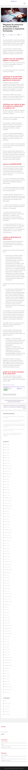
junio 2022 (7, 577)
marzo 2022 (7, 585)
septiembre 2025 (8, 473)
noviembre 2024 (8, 500)
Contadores (7, 706)
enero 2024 (7, 527)
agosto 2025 (7, 476)
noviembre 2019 (8, 660)
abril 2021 (7, 615)
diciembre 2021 (8, 593)
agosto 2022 (7, 572)
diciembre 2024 (8, 497)
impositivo (5, 394)
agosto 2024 (7, 508)
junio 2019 (7, 673)
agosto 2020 (7, 636)
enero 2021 (7, 623)
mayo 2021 (7, 612)
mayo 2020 (7, 644)
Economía (7, 709)
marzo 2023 (7, 553)
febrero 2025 (7, 492)
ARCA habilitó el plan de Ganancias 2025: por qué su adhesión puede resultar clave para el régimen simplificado (14, 425)
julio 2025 (7, 479)
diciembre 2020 (8, 625)
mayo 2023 (7, 548)
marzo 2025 (7, 489)
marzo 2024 (7, 521)
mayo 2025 (7, 484)
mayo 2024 (7, 516)
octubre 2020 (7, 630)
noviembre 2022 (8, 564)
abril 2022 (7, 583)
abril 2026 (7, 455)
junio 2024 (7, 513)
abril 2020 (7, 646)
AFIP (6, 701)
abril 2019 (7, 678)
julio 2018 (7, 692)
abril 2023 (7, 551)
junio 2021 (7, 609)
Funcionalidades (4, 741)
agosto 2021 (7, 604)
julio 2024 (7, 511)
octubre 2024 (7, 503)
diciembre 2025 (8, 465)
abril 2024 (7, 519)
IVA (9, 394)
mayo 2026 (7, 452)
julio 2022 (7, 575)
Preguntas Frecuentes (6, 747)
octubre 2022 (7, 567)
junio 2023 (7, 545)
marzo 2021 (7, 617)
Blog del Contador (10, 384)
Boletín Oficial (8, 703)
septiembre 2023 (8, 537)
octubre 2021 (7, 599)
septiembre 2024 (8, 505)
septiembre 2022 (8, 569)
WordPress (21, 768)
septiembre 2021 (8, 601)
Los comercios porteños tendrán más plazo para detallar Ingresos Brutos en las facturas (14, 421)
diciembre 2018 (8, 686)
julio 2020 (7, 638)
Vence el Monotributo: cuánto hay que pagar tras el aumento (14, 417)
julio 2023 (7, 543)
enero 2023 (7, 559)
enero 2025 (7, 495)
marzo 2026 (7, 457)
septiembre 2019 (8, 665)
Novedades (7, 714)
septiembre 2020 (8, 633)
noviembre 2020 (8, 628)
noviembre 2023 (8, 532)
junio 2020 (7, 641)
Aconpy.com (14, 34)
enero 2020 (7, 654)
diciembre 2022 (8, 561)
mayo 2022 (7, 580)
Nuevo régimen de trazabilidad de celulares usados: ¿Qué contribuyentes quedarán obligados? (12, 434)
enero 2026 (7, 463)
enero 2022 (7, 591)
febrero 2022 (7, 588)
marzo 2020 (7, 649)
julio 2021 (7, 607)
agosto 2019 (7, 668)
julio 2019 (7, 670)
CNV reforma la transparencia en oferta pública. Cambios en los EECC (13, 430)
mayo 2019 (7, 676)
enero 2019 (7, 684)
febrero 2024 (7, 524)
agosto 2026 (7, 444)
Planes (2, 744)
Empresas (7, 711)
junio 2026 (7, 449)
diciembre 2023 (8, 529)
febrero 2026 (7, 460)
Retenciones (13, 394)
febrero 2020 (7, 652)
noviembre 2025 (8, 468)
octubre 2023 (7, 535)
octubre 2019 (7, 662)
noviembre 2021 (8, 596)
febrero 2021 (7, 620)
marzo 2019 (7, 681)
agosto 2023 (7, 540)
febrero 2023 (7, 556)
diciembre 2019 (8, 657)
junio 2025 (7, 481)
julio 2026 (7, 447)
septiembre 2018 (8, 689)
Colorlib (10, 768)
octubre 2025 (7, 471)
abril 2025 (7, 487)
